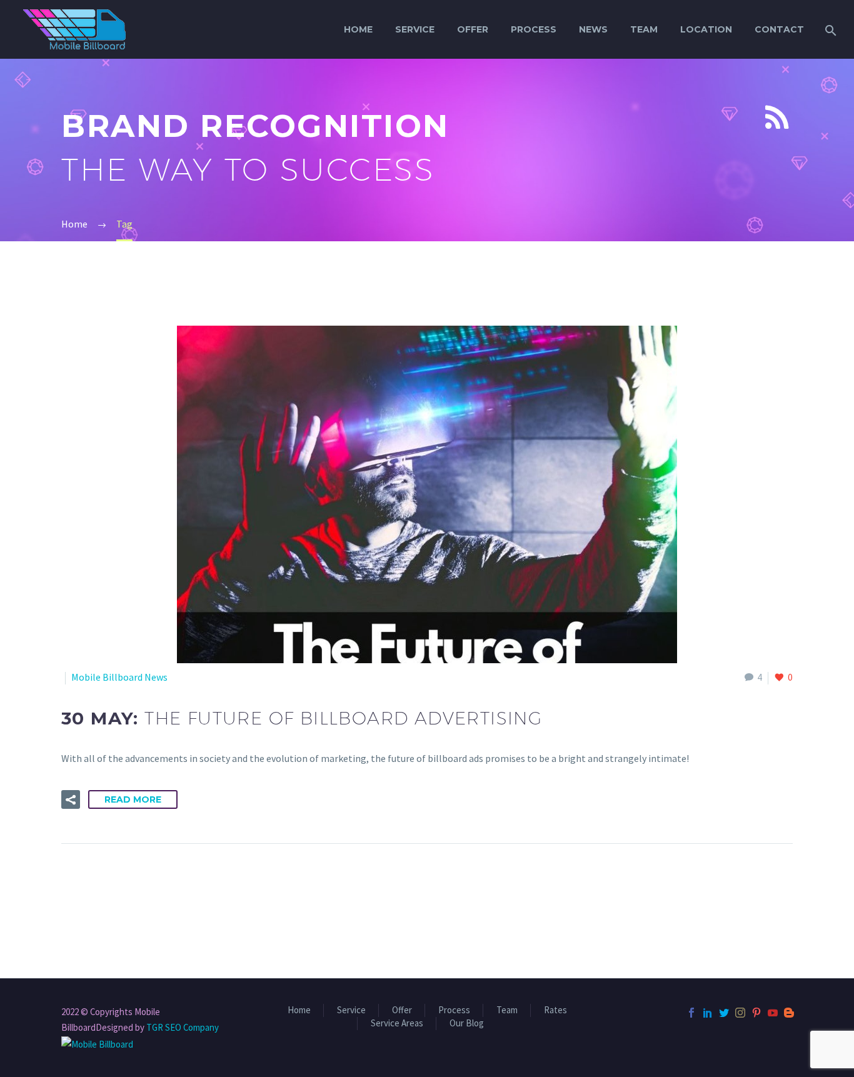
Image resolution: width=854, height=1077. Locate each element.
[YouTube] (773, 1013)
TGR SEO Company (182, 1027)
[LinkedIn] (708, 1013)
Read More (132, 799)
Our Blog (467, 1023)
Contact (779, 29)
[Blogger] (789, 1013)
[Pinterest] (756, 1013)
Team (644, 29)
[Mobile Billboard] (97, 1043)
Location (706, 29)
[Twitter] (724, 1013)
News (593, 29)
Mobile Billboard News (119, 677)
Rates (555, 1010)
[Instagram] (740, 1013)
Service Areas (397, 1023)
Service (415, 29)
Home (358, 29)
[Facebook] (691, 1013)
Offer (472, 29)
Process (533, 29)
